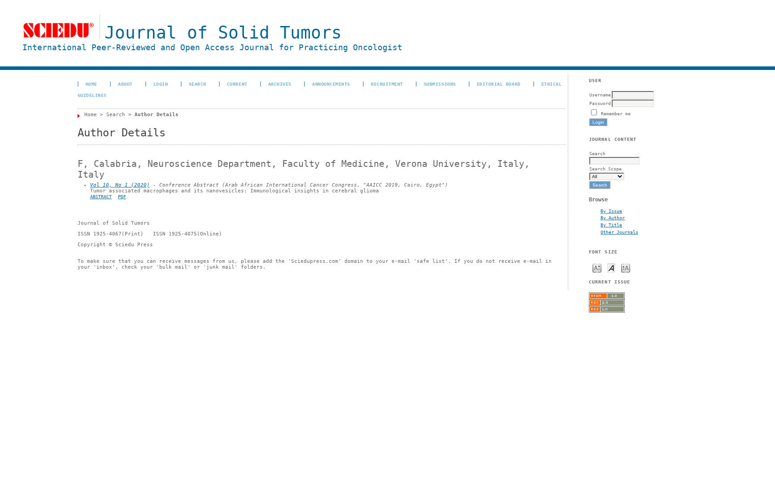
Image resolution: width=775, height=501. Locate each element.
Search (197, 84)
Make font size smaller (596, 267)
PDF (122, 196)
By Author (613, 217)
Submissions (440, 84)
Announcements (331, 84)
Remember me (616, 113)
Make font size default (611, 267)
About (125, 84)
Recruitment (387, 84)
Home (91, 84)
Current (237, 84)
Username (600, 94)
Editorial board (499, 84)
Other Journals (619, 232)
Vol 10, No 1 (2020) (120, 185)
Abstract (101, 196)
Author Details (157, 115)
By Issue (611, 210)
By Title (611, 224)
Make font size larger (625, 267)
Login (160, 84)
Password (600, 103)
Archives (280, 84)
